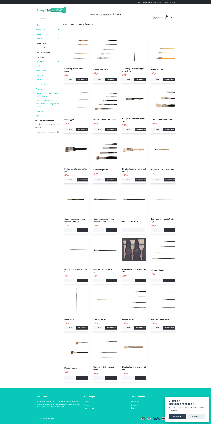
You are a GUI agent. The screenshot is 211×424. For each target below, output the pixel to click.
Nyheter (39, 120)
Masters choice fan (72, 372)
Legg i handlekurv (82, 84)
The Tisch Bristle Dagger (161, 124)
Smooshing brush (100, 174)
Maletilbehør (41, 75)
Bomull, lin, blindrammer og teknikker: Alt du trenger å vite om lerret (47, 108)
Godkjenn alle (177, 416)
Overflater (40, 66)
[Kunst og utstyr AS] (63, 12)
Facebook (135, 406)
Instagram (135, 409)
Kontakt (86, 406)
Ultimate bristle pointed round (103, 372)
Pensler (39, 43)
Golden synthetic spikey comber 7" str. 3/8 (74, 224)
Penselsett (41, 61)
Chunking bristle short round (74, 74)
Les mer (70, 84)
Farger (38, 39)
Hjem (38, 29)
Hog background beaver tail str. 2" (134, 275)
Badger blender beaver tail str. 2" (75, 174)
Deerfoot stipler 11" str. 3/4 (103, 275)
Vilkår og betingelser (90, 413)
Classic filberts (157, 274)
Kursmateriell (41, 89)
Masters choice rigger (160, 324)
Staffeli (38, 70)
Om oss (86, 409)
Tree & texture (99, 324)
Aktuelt (39, 93)
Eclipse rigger (128, 324)
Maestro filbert (157, 74)
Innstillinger (196, 416)
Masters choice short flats (104, 124)
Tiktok (134, 413)
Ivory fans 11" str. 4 (130, 226)
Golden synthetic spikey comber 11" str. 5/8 (103, 224)
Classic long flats (100, 74)
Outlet (38, 84)
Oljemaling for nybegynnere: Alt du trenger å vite (48, 99)
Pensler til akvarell (44, 52)
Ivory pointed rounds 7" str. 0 (75, 275)
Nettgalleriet (41, 34)
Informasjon (40, 115)
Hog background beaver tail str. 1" (134, 372)
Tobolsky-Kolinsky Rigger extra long (133, 74)
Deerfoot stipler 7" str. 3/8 (162, 174)
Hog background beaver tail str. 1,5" (134, 174)
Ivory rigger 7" (70, 124)
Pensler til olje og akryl (45, 57)
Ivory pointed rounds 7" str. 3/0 (162, 224)
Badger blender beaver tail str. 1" (133, 124)
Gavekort (39, 80)
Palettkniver (41, 48)
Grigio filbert (69, 324)
